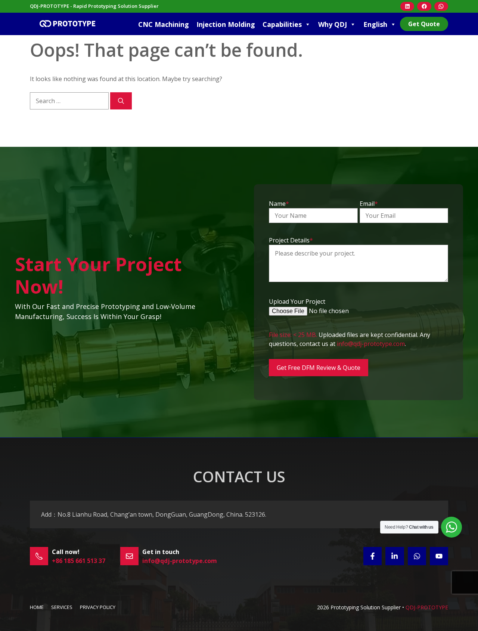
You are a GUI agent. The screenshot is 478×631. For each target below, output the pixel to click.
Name (279, 203)
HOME (37, 607)
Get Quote (424, 24)
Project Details (291, 240)
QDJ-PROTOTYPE (427, 607)
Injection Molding (225, 24)
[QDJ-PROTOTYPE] (67, 24)
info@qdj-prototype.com (371, 344)
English (375, 24)
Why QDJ (332, 24)
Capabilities (282, 24)
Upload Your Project (297, 301)
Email (369, 203)
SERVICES (61, 607)
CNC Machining (163, 24)
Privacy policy (97, 607)
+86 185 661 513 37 (78, 561)
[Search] (121, 100)
